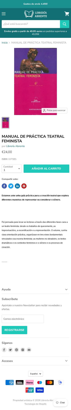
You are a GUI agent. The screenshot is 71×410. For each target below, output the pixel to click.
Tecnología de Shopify (35, 404)
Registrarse (14, 330)
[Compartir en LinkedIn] (17, 186)
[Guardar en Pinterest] (24, 186)
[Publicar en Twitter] (10, 186)
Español (34, 373)
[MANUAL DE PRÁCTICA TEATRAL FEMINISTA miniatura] (5, 122)
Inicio (5, 42)
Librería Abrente (15, 146)
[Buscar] (64, 24)
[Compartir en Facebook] (4, 186)
